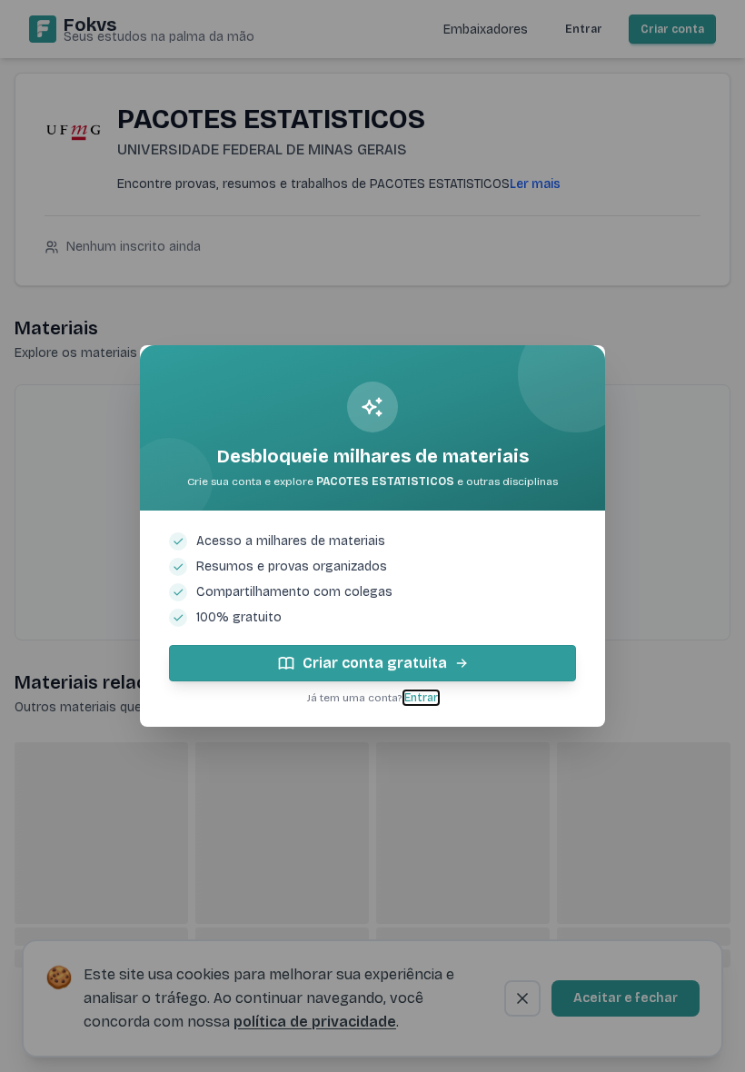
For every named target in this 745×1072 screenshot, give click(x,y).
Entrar (421, 697)
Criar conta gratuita (375, 662)
